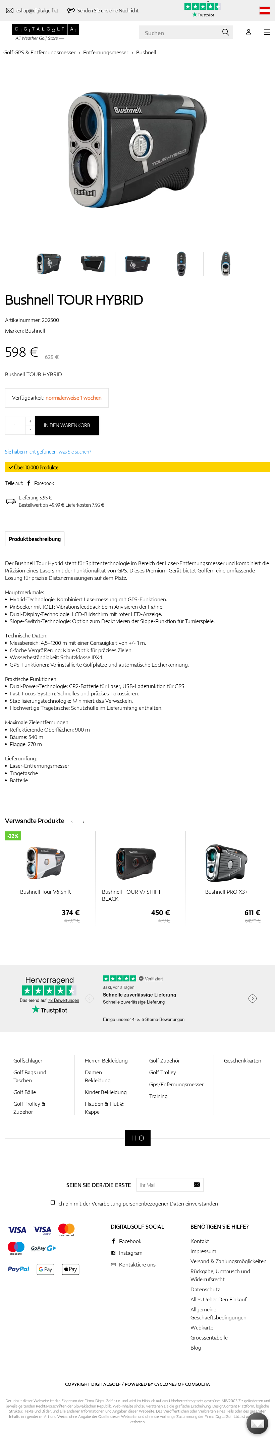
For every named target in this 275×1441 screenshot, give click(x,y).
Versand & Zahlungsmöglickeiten (228, 1261)
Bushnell (146, 52)
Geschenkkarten (242, 1060)
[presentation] (72, 821)
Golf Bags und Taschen (29, 1076)
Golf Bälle (24, 1092)
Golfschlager (27, 1060)
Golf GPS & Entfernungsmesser (39, 52)
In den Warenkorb (67, 425)
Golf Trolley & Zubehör (29, 1107)
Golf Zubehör (164, 1060)
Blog (195, 1347)
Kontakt (199, 1241)
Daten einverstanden (194, 1203)
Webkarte (201, 1327)
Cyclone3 (165, 1384)
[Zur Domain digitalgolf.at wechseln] (264, 10)
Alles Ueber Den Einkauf (218, 1299)
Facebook (44, 483)
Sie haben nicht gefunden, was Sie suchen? (48, 452)
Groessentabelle (209, 1337)
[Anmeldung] (248, 32)
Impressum (203, 1251)
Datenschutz (205, 1289)
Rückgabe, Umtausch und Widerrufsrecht (220, 1275)
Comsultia (197, 1384)
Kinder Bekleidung (106, 1092)
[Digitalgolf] (138, 1138)
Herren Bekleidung (106, 1060)
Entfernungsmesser (105, 52)
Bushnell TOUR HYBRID (33, 374)
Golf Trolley (162, 1072)
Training (158, 1096)
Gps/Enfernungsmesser (176, 1084)
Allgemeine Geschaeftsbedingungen (218, 1313)
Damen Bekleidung (98, 1076)
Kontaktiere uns (137, 1264)
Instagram (131, 1252)
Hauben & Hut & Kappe (104, 1107)
